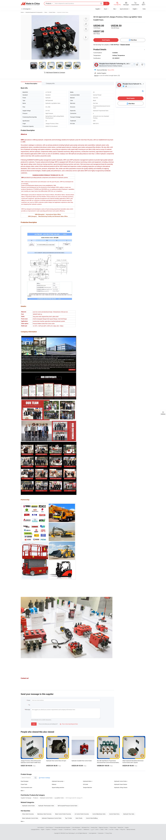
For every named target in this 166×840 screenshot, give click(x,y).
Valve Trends (78, 818)
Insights (127, 827)
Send (34, 724)
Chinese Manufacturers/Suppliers (62, 827)
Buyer (105, 9)
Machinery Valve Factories (44, 814)
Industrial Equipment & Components (34, 12)
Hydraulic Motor (87, 781)
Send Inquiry (106, 40)
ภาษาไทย (111, 829)
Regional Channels (103, 827)
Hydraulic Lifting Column (120, 787)
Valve (45, 12)
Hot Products (41, 827)
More (22, 821)
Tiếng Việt (122, 829)
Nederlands (86, 829)
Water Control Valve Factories (63, 814)
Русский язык (67, 829)
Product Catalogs (45, 777)
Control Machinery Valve (98, 814)
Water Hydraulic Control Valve (30, 818)
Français (60, 829)
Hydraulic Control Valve (62, 12)
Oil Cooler (85, 784)
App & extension (124, 9)
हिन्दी (106, 829)
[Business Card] (143, 91)
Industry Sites (94, 827)
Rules (144, 9)
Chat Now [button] (134, 40)
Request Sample (125, 44)
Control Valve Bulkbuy (92, 818)
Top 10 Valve (68, 818)
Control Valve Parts (114, 814)
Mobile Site (120, 827)
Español (48, 829)
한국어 (97, 829)
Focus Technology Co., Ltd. (71, 833)
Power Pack (24, 784)
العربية (92, 829)
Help (114, 9)
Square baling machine (58, 787)
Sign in (143, 4)
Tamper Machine (87, 787)
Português (54, 829)
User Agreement (92, 833)
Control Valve (52, 12)
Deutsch (80, 829)
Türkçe (116, 829)
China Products (49, 827)
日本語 (101, 829)
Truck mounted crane (26, 787)
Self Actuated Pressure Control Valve (67, 805)
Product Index (113, 827)
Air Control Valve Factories (82, 814)
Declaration (101, 833)
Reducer (54, 784)
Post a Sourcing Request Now (69, 724)
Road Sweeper (24, 781)
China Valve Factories (28, 814)
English (42, 829)
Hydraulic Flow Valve (128, 814)
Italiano (74, 829)
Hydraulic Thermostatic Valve (46, 805)
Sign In (96, 75)
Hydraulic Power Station (120, 784)
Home (22, 12)
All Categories (26, 9)
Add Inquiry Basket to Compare (55, 72)
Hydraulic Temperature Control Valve (51, 818)
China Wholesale (76, 827)
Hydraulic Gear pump (57, 781)
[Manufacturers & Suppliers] (30, 3)
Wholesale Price (85, 827)
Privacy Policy (108, 833)
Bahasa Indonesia (131, 829)
